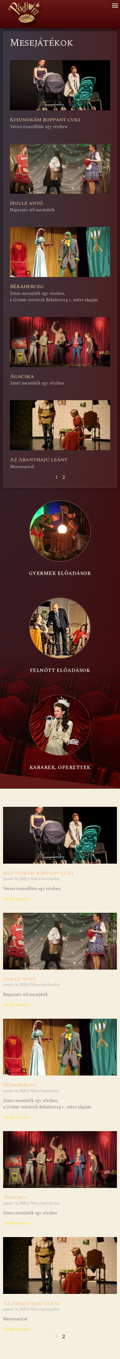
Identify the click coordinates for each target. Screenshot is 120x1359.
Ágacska (22, 376)
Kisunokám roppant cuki (45, 119)
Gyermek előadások (60, 573)
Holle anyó (26, 203)
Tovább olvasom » (17, 899)
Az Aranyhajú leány (39, 459)
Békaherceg (27, 286)
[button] (115, 5)
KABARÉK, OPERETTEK (60, 767)
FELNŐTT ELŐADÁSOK (60, 670)
